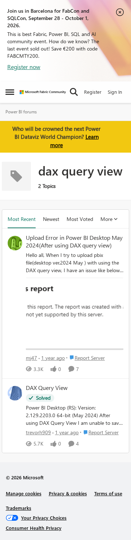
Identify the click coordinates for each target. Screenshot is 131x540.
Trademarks (18, 508)
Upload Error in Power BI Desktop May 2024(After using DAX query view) (74, 241)
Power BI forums (21, 111)
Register (93, 92)
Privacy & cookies (68, 493)
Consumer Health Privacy (33, 528)
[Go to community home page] (43, 92)
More (106, 218)
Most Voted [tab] (80, 218)
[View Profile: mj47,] (15, 243)
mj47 (31, 357)
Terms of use (108, 493)
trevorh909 (38, 432)
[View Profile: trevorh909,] (15, 393)
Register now (23, 66)
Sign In (115, 92)
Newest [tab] (51, 218)
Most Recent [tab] (22, 218)
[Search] (74, 92)
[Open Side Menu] (10, 91)
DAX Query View (47, 387)
